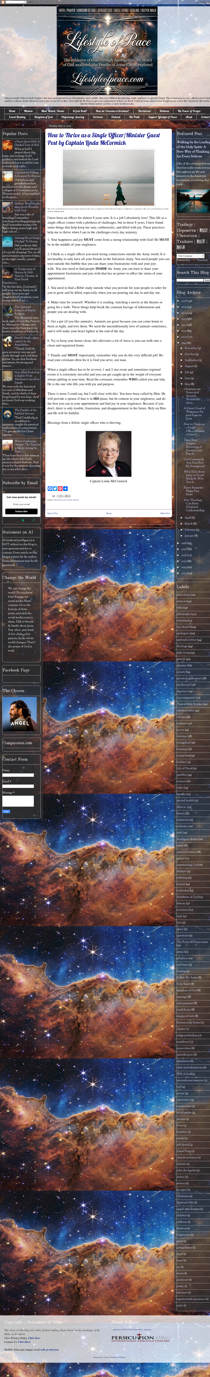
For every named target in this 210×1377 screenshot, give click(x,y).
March (189, 524)
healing (181, 971)
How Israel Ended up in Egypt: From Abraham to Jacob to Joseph (27, 377)
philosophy (184, 614)
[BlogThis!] (61, 496)
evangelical (183, 743)
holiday (181, 762)
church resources (187, 1158)
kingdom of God (187, 991)
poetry (181, 1093)
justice (181, 1177)
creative (181, 794)
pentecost (183, 1280)
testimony (183, 820)
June (188, 378)
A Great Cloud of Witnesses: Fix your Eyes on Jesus (194, 413)
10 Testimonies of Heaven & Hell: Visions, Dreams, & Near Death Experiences (20, 276)
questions (182, 936)
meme (180, 1273)
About (189, 117)
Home (12, 111)
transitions (183, 1061)
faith (179, 916)
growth (181, 659)
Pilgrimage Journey (72, 117)
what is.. (182, 807)
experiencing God (187, 865)
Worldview (144, 111)
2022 (184, 325)
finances (182, 1228)
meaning (182, 621)
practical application (189, 678)
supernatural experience (191, 1299)
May (188, 384)
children (182, 1216)
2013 (184, 573)
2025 (184, 307)
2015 (184, 561)
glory (180, 1241)
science (181, 781)
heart (180, 1254)
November (191, 348)
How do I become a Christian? (112, 111)
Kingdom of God (43, 117)
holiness (182, 724)
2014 (184, 567)
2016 (184, 555)
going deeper (184, 1248)
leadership (183, 891)
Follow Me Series (187, 978)
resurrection (184, 1106)
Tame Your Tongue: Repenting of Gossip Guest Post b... (193, 447)
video (180, 788)
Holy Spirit (183, 984)
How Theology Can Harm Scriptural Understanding (194, 505)
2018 (184, 543)
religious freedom (187, 1036)
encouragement (186, 698)
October (190, 354)
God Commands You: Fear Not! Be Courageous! (194, 462)
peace (180, 929)
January (189, 536)
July (187, 372)
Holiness (164, 111)
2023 (184, 319)
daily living (183, 653)
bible (180, 608)
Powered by (14, 520)
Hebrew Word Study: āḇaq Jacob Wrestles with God (27, 207)
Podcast (115, 117)
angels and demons (188, 1209)
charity (181, 1029)
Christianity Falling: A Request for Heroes (27, 174)
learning (182, 749)
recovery (182, 1190)
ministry (76, 499)
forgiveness (183, 1235)
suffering (182, 878)
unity (180, 1306)
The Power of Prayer (189, 111)
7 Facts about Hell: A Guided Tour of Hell (27, 143)
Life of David (184, 769)
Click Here (34, 1338)
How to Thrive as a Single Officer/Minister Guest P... (194, 429)
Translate (202, 260)
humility (182, 1132)
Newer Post (52, 513)
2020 (184, 337)
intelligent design (187, 839)
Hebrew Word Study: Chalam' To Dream (27, 240)
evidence (182, 1222)
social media (184, 1113)
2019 (184, 343)
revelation (183, 910)
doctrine (182, 736)
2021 (184, 331)
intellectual (183, 685)
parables (182, 775)
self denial (183, 1145)
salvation (182, 1293)
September (191, 360)
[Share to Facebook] (66, 496)
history (181, 904)
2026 (184, 301)
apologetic (183, 633)
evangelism (183, 756)
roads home (184, 1010)
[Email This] (58, 496)
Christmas (183, 1196)
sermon (181, 601)
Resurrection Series (188, 1023)
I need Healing (17, 117)
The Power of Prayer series (192, 942)
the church (183, 627)
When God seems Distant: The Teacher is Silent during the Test (27, 446)
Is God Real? (80, 111)
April (188, 518)
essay (180, 846)
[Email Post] (53, 495)
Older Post (165, 513)
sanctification (185, 1055)
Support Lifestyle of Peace (162, 117)
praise (180, 952)
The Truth (134, 117)
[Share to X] (63, 496)
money (181, 1183)
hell (179, 1087)
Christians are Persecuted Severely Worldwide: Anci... (192, 396)
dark (179, 833)
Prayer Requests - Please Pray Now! (194, 491)
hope (180, 1126)
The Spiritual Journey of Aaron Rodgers (25, 310)
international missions (190, 1081)
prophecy (182, 958)
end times (182, 965)
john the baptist (186, 1171)
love (179, 923)
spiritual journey (187, 640)
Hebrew (181, 871)
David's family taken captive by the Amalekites (27, 341)
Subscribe (21, 511)
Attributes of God (187, 897)
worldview (183, 1042)
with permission (49, 1349)
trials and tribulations (190, 1068)
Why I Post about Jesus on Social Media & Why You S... (194, 477)
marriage (182, 997)
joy (178, 1267)
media (180, 1138)
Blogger (122, 1357)
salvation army (185, 711)
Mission (28, 111)
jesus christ (67, 499)
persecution (184, 1048)
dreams (181, 1119)
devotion (182, 691)
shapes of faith (185, 1016)
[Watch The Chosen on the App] (19, 731)
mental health (185, 801)
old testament (185, 1003)
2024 (184, 313)
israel (180, 1261)
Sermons (98, 117)
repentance (183, 1100)
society (181, 672)
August (189, 366)
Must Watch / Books (52, 111)
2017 (184, 549)
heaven (181, 884)
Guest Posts (58, 499)
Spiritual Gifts (185, 1203)
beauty (181, 814)
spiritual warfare (186, 852)
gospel (181, 859)
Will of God (184, 1074)
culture (181, 717)
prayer (180, 730)
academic (182, 826)
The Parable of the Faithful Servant (26, 412)
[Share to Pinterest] (69, 496)
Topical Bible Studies (189, 704)
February (190, 530)
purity (180, 1286)
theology (182, 646)
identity (181, 1164)
